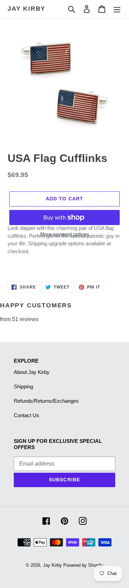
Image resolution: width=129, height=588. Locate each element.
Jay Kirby (26, 8)
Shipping (23, 386)
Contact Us (26, 415)
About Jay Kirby (32, 372)
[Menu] (117, 8)
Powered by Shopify (83, 565)
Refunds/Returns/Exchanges (46, 401)
